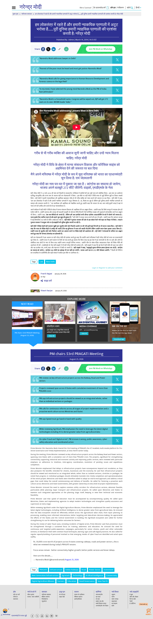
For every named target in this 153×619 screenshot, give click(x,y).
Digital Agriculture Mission (43, 581)
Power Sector (94, 569)
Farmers (60, 581)
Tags (34, 261)
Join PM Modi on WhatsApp (100, 49)
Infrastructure (56, 569)
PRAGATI (43, 569)
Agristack (66, 575)
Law (41, 261)
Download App (119, 339)
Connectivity (111, 575)
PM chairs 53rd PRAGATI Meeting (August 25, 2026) (27, 334)
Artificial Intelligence (94, 575)
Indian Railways (71, 569)
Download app (6, 615)
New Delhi (50, 261)
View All (51, 336)
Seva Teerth (103, 581)
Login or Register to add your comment (107, 267)
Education (72, 581)
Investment (108, 569)
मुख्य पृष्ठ (16, 13)
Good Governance (87, 581)
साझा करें (47, 281)
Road (84, 569)
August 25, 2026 (72, 559)
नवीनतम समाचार (26, 13)
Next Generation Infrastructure (45, 575)
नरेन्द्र (30, 7)
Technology (77, 575)
